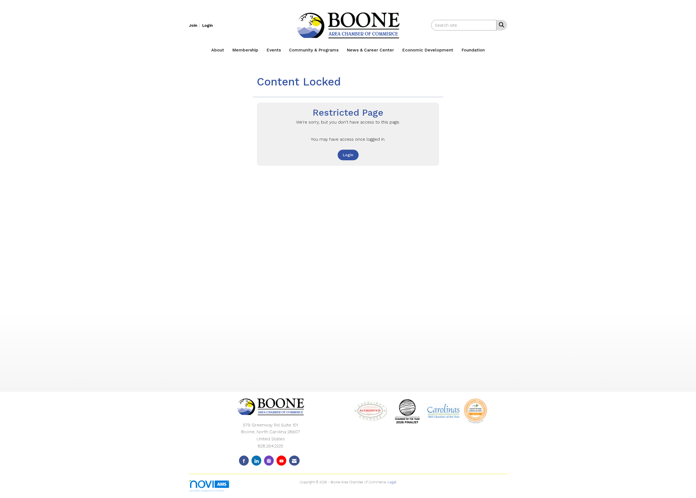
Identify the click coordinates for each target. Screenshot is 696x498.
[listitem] (195, 25)
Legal (392, 482)
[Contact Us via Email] (294, 461)
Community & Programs (313, 50)
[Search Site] (500, 25)
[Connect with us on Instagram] (269, 461)
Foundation (473, 50)
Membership (245, 50)
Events (273, 50)
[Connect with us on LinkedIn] (256, 461)
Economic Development (427, 50)
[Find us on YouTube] (281, 461)
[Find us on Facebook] (244, 461)
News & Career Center (370, 50)
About (217, 50)
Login (348, 155)
